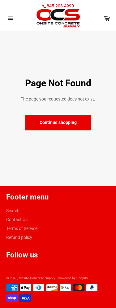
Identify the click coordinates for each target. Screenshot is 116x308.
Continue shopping (58, 122)
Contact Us (17, 219)
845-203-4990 (60, 5)
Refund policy (19, 237)
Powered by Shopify (73, 278)
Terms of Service (21, 228)
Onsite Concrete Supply (37, 278)
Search (12, 210)
